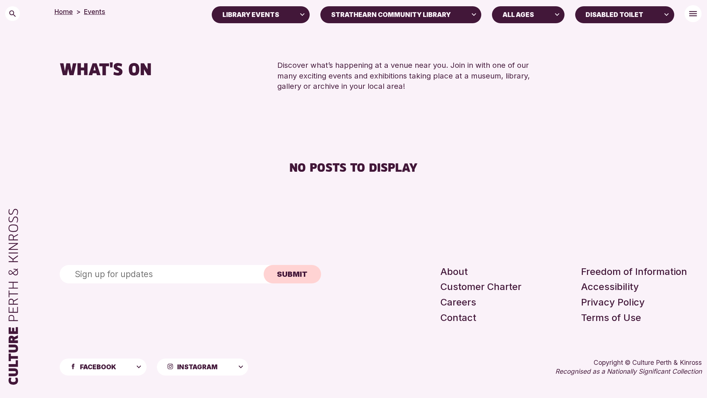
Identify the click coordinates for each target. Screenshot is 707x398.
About (454, 271)
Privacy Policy (613, 302)
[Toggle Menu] (693, 13)
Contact (458, 317)
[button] (302, 14)
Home (63, 11)
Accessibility (610, 286)
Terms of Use (611, 317)
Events (94, 11)
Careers (458, 302)
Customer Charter (480, 286)
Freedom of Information (634, 271)
